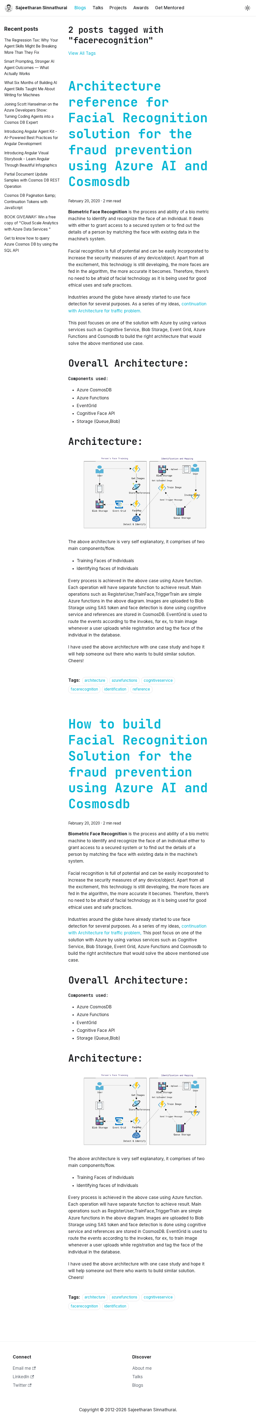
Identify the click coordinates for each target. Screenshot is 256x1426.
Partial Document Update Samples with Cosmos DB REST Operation (32, 180)
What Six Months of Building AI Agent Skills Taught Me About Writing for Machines (30, 88)
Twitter (20, 1385)
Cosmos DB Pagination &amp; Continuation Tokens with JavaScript (30, 201)
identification (115, 689)
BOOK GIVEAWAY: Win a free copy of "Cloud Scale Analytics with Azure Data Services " (31, 223)
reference (141, 689)
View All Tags (82, 53)
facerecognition (84, 689)
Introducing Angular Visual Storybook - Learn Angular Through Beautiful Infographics (30, 159)
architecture (94, 680)
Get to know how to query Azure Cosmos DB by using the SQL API (31, 244)
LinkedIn (21, 1376)
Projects (118, 7)
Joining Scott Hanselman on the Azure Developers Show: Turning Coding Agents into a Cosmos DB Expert (31, 113)
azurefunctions (124, 680)
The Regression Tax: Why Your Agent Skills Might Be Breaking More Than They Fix (31, 46)
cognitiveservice (158, 680)
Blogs (80, 7)
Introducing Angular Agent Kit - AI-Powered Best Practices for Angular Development (31, 137)
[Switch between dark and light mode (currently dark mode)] (247, 8)
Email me (22, 1368)
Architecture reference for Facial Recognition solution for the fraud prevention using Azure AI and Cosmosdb (138, 134)
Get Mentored (169, 7)
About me (142, 1368)
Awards (141, 7)
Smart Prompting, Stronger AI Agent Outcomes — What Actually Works (29, 67)
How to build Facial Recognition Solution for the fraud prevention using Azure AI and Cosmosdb (138, 764)
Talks (97, 7)
